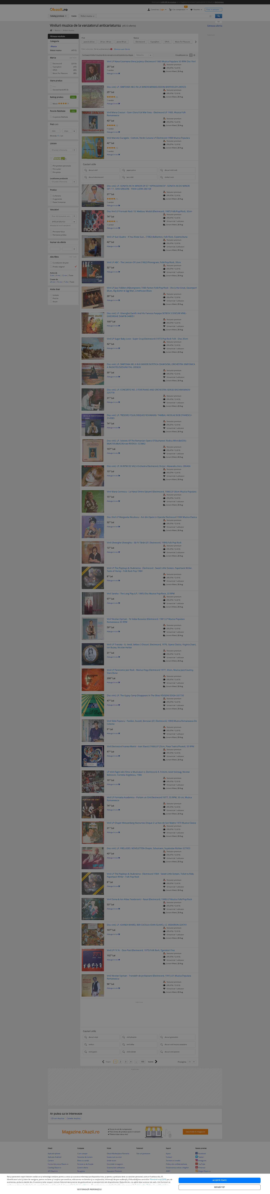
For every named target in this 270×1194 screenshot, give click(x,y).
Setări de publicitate (82, 1185)
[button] (90, 1188)
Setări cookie (140, 1185)
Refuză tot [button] (219, 1187)
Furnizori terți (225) (158, 1179)
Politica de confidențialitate (158, 1185)
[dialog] (135, 1184)
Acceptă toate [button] (220, 1180)
